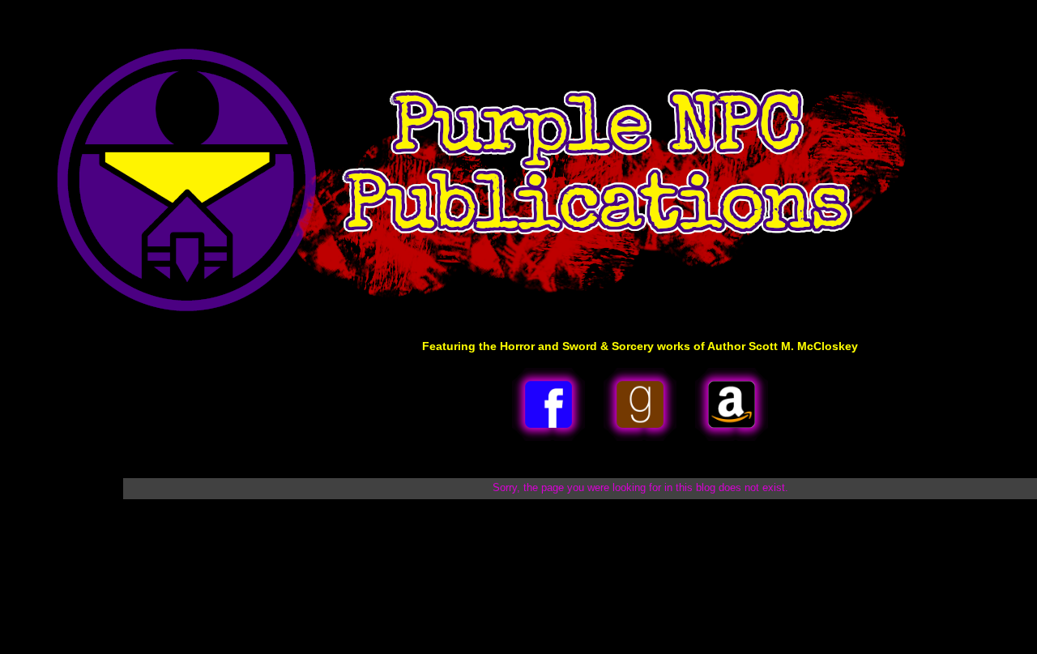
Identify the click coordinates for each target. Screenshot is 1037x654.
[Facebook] (548, 437)
